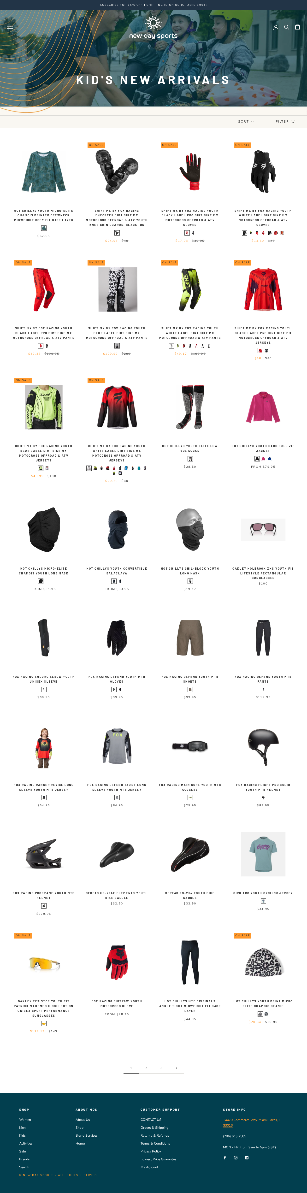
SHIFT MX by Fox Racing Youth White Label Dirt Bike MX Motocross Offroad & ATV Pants (190, 332)
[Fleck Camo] (266, 1014)
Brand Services (87, 1135)
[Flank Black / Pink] (145, 468)
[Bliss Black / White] (101, 468)
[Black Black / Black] (203, 346)
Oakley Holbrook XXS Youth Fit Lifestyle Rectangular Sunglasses (263, 573)
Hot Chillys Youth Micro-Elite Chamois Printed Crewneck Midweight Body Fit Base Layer (44, 215)
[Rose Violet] (263, 459)
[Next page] (176, 1068)
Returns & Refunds (155, 1135)
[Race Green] (139, 468)
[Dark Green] (114, 689)
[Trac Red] (196, 346)
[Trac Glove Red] (263, 233)
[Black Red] (190, 459)
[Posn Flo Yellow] (178, 346)
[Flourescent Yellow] (190, 798)
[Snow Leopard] (260, 1014)
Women (25, 1119)
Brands (24, 1159)
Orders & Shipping (154, 1127)
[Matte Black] (44, 906)
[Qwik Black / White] (47, 346)
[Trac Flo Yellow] (251, 233)
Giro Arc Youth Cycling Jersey (263, 893)
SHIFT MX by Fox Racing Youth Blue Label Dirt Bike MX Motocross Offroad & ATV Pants (117, 332)
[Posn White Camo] (89, 468)
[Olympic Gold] (44, 1024)
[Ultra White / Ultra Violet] (120, 473)
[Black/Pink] (44, 798)
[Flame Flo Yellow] (114, 473)
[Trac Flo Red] (257, 233)
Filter (286, 121)
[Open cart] (297, 27)
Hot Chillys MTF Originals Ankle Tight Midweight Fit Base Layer (190, 1005)
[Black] (117, 233)
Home (80, 1143)
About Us (83, 1119)
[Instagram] (235, 1157)
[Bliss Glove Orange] (282, 233)
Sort (244, 121)
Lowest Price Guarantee (158, 1159)
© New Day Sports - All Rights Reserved (58, 1175)
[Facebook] (224, 1157)
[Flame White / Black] (117, 346)
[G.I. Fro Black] (133, 468)
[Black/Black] (190, 581)
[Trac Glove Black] (245, 233)
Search (24, 1167)
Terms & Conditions (155, 1143)
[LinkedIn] (246, 1157)
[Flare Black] (120, 468)
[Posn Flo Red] (184, 346)
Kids (22, 1135)
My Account (149, 1167)
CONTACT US (151, 1119)
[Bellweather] (270, 459)
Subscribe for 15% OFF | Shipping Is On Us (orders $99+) (153, 5)
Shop (79, 1127)
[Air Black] (270, 233)
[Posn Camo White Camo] (171, 346)
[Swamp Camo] (44, 228)
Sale (22, 1151)
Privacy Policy (151, 1151)
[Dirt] (190, 689)
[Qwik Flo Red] (187, 233)
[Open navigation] (10, 27)
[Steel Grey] (117, 798)
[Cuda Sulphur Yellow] (41, 468)
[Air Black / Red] (276, 233)
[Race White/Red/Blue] (126, 468)
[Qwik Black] (193, 233)
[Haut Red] (114, 468)
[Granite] (47, 581)
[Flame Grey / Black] (209, 346)
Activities (26, 1143)
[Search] (286, 26)
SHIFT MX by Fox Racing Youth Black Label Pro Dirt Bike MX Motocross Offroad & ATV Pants (44, 332)
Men (22, 1127)
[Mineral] (263, 901)
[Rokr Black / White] (190, 346)
